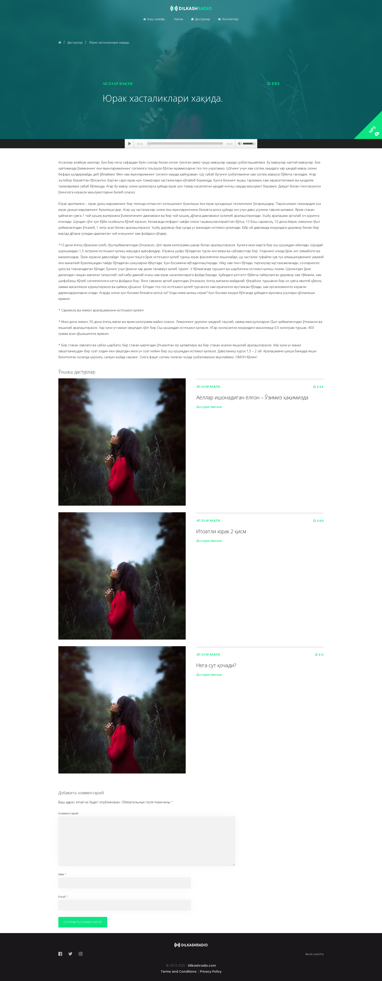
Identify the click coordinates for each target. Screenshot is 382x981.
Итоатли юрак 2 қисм (221, 531)
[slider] (249, 143)
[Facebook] (61, 954)
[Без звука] (239, 144)
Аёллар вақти (118, 83)
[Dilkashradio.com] (191, 5)
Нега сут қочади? (216, 665)
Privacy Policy (211, 971)
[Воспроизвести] (129, 143)
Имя (62, 874)
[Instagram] (80, 954)
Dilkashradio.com (202, 965)
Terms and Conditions (179, 971)
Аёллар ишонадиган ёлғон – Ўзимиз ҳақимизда (252, 397)
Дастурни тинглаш (209, 407)
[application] (191, 143)
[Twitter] (70, 954)
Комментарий (68, 813)
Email (63, 897)
